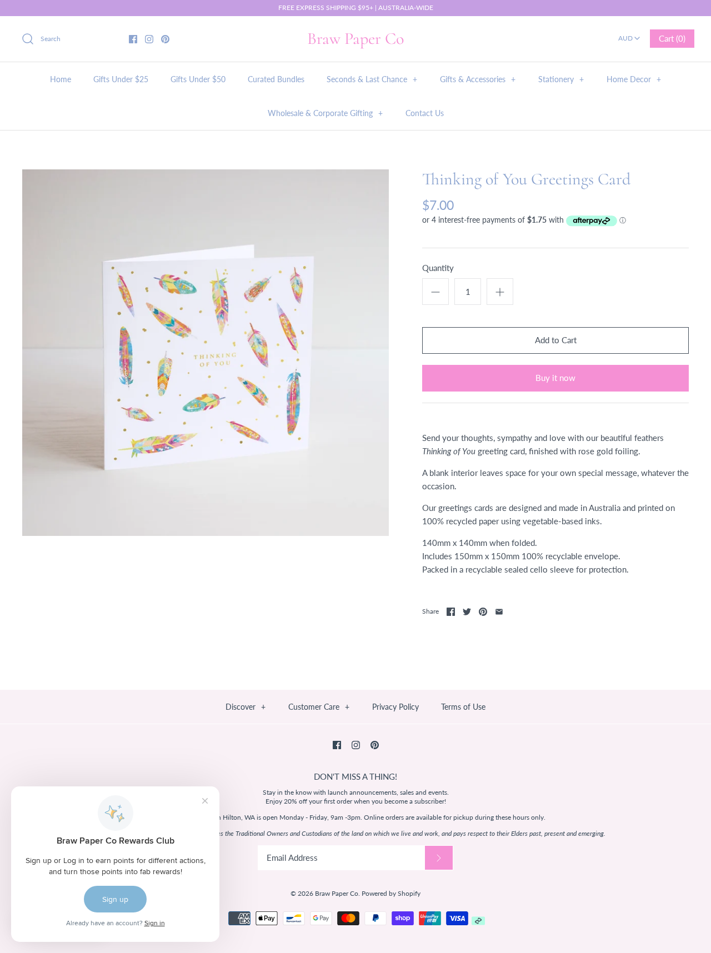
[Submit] (439, 858)
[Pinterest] (165, 39)
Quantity (438, 268)
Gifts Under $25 (120, 79)
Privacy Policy (395, 706)
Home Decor (634, 79)
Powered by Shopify (391, 893)
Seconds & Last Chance (372, 79)
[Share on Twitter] (467, 612)
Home (60, 79)
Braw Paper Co (336, 893)
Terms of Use (463, 706)
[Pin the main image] (483, 612)
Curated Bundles (276, 79)
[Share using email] (499, 612)
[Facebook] (133, 39)
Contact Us (424, 113)
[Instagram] (149, 39)
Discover (246, 706)
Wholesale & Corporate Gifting (325, 113)
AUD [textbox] (630, 35)
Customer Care (318, 706)
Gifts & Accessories (477, 79)
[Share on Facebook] (451, 612)
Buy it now (555, 378)
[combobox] (629, 34)
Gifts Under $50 (198, 79)
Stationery (561, 79)
